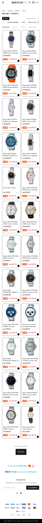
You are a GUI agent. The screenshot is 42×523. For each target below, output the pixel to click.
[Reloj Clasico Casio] (11, 176)
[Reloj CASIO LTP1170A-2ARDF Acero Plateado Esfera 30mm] (11, 39)
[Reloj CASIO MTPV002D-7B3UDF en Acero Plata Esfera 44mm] (11, 347)
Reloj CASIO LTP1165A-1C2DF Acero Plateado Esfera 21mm (30, 155)
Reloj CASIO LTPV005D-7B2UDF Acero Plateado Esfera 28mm (31, 257)
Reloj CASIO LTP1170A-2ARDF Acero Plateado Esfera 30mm (10, 52)
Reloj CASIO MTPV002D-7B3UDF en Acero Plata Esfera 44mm (10, 360)
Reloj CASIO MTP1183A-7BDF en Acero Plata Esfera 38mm (30, 394)
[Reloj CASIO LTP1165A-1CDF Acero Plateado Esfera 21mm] (31, 73)
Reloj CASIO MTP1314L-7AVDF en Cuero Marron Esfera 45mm (11, 223)
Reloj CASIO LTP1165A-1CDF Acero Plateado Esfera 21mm (30, 86)
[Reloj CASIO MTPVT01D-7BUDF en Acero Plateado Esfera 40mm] (11, 244)
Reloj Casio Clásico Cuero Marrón (29, 428)
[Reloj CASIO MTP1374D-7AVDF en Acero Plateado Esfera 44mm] (11, 415)
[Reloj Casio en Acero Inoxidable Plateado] (31, 313)
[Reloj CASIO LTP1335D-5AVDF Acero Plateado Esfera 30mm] (31, 176)
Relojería (15, 27)
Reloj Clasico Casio (9, 188)
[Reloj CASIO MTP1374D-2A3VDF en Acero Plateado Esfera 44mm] (11, 313)
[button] (38, 22)
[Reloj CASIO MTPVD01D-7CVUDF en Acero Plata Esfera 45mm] (31, 347)
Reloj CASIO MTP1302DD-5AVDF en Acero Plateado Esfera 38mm (10, 291)
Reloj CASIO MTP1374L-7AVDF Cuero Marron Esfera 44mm (30, 223)
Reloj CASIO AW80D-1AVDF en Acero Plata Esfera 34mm (30, 52)
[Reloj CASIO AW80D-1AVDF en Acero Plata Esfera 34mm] (31, 39)
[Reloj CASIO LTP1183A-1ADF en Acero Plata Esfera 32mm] (31, 108)
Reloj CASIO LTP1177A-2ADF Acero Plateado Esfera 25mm (10, 120)
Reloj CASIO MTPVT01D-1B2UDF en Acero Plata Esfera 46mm (11, 394)
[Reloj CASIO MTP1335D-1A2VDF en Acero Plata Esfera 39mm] (31, 278)
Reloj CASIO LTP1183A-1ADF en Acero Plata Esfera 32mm (30, 120)
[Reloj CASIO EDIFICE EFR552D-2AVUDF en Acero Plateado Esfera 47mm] (11, 142)
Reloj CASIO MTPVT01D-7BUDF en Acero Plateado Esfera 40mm (11, 257)
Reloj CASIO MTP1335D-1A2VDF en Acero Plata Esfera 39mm (30, 291)
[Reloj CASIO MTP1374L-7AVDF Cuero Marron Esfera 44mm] (31, 210)
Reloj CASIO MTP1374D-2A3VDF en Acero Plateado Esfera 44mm (11, 325)
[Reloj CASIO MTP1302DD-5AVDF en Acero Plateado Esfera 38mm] (11, 278)
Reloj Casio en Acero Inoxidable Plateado (29, 325)
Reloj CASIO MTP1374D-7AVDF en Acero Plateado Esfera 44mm (11, 428)
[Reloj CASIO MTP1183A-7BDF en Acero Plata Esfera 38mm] (31, 381)
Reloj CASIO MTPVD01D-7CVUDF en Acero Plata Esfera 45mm (31, 360)
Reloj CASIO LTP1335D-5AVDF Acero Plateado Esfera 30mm (30, 189)
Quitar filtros (32, 27)
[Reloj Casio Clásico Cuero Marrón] (31, 415)
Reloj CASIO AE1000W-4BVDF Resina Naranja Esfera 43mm (11, 86)
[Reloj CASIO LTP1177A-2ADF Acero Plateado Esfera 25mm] (11, 108)
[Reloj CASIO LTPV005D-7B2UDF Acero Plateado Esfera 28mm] (31, 244)
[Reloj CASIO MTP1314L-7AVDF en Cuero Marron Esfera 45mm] (11, 210)
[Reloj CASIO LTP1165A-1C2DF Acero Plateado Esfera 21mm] (31, 142)
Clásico (23, 27)
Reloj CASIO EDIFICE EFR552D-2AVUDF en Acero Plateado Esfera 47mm (10, 155)
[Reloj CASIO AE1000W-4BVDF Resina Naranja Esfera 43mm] (11, 73)
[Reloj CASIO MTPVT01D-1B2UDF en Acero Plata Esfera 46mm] (11, 381)
